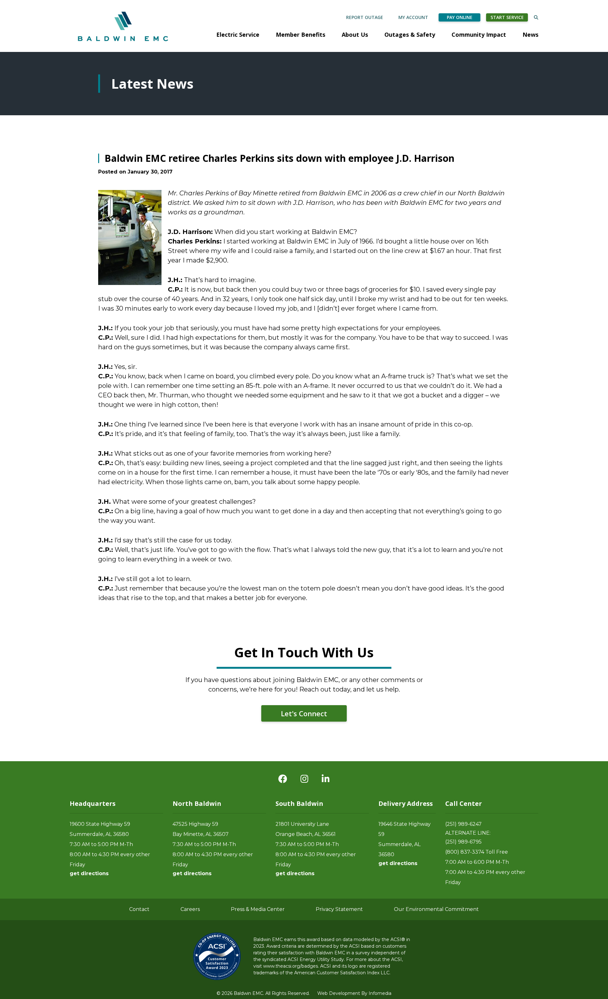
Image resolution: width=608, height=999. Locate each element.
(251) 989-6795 (463, 842)
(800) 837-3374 (464, 852)
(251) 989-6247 (463, 824)
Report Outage (364, 17)
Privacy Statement (339, 909)
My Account (413, 17)
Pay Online (459, 17)
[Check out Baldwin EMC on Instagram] (304, 779)
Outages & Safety (409, 34)
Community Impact (479, 34)
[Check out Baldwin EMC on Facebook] (282, 779)
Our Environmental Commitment (436, 909)
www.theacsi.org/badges (290, 966)
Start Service (507, 17)
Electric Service (237, 34)
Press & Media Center (258, 909)
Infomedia (380, 993)
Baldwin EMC (124, 26)
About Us (355, 34)
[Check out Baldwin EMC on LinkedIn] (326, 779)
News (530, 34)
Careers (190, 909)
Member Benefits (300, 34)
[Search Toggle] (536, 17)
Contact (139, 909)
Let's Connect (304, 713)
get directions (89, 873)
